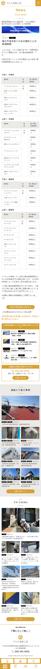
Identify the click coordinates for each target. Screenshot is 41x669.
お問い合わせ (20, 378)
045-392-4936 (22, 371)
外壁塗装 (10, 422)
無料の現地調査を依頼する (20, 307)
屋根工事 (4, 422)
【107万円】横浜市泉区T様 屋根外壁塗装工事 (16, 424)
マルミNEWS (30, 21)
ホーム (15, 667)
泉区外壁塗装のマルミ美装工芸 (12, 21)
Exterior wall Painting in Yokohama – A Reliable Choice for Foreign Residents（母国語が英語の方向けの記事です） (10, 585)
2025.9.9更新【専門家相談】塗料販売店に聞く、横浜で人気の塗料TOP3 (10, 610)
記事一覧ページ (20, 491)
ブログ (12, 37)
